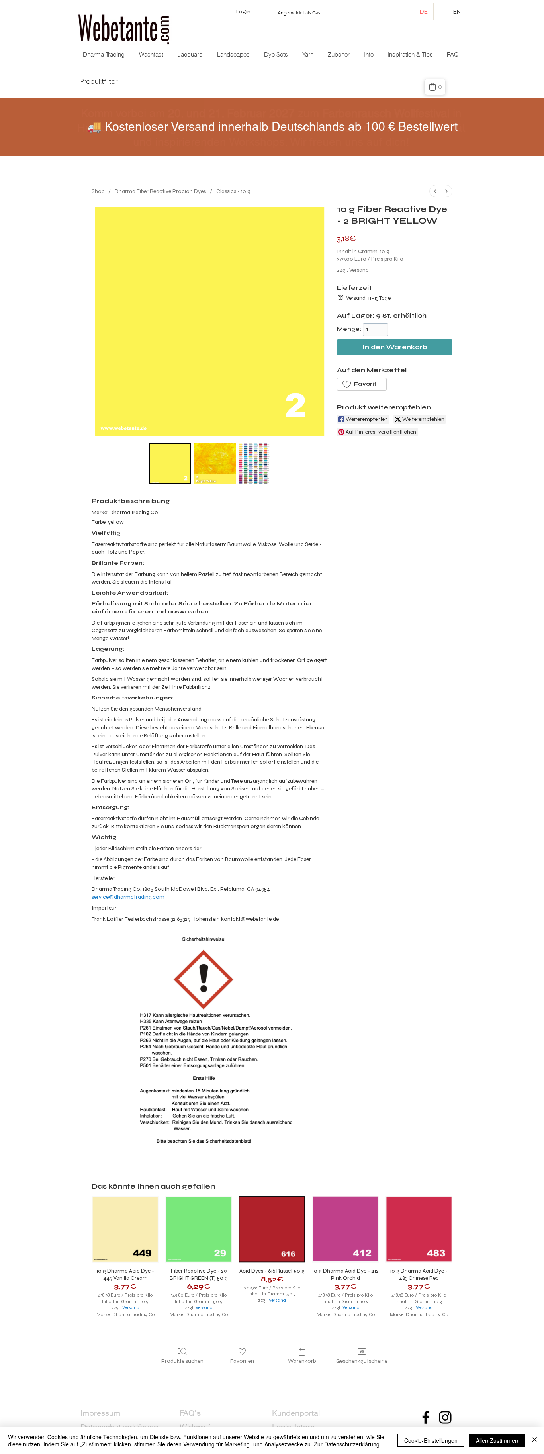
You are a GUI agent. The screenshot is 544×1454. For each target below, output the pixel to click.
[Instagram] (445, 1417)
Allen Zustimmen (497, 1440)
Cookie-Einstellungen (431, 1440)
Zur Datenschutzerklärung (347, 1444)
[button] (191, 55)
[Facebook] (425, 1417)
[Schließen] (534, 1440)
